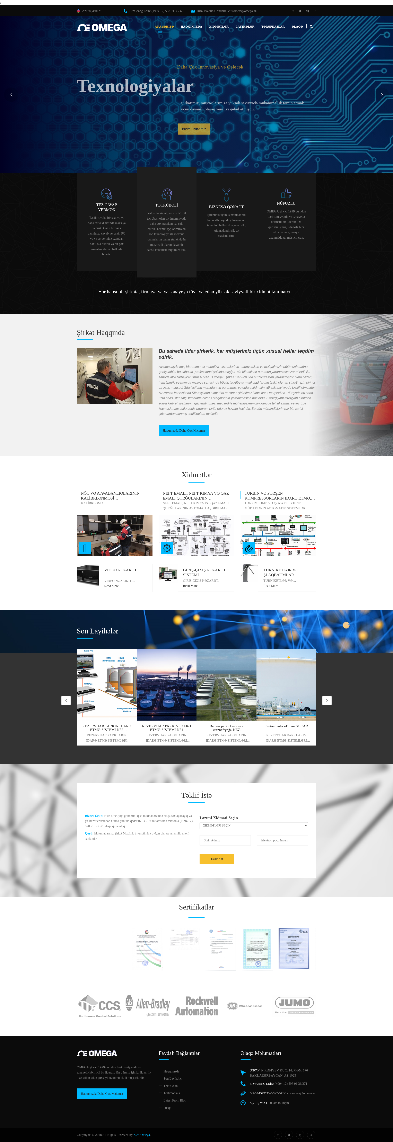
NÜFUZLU (286, 203)
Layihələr (245, 26)
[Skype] (307, 11)
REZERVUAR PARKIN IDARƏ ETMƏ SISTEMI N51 (106, 728)
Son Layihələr (173, 1078)
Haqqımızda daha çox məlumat (184, 430)
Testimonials (172, 1093)
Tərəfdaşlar (273, 26)
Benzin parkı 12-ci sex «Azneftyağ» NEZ (166, 728)
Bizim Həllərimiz (97, 122)
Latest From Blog (175, 1100)
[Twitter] (300, 11)
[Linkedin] (314, 11)
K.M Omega (141, 1134)
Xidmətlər (219, 26)
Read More (111, 586)
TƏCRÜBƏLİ (166, 205)
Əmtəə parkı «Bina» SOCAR (226, 726)
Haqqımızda (191, 26)
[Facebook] (294, 11)
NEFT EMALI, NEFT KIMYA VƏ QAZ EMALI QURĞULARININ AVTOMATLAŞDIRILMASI (196, 498)
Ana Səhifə (164, 26)
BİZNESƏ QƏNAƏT (226, 206)
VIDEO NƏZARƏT (120, 570)
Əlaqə (297, 26)
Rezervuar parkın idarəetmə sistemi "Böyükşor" (286, 728)
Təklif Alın (217, 858)
